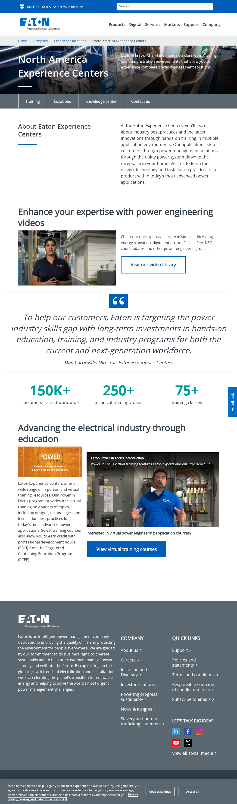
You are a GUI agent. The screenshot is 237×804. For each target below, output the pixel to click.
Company (40, 41)
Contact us (140, 101)
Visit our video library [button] (153, 264)
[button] (232, 402)
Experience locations (70, 41)
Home (22, 41)
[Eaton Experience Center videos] (67, 257)
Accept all (192, 792)
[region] (118, 791)
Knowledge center (101, 101)
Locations (62, 101)
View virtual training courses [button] (127, 549)
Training (32, 101)
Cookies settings (160, 792)
